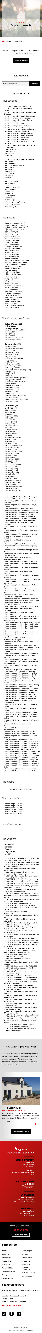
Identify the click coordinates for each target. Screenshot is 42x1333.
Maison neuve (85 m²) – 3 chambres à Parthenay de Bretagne (18, 558)
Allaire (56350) (10, 410)
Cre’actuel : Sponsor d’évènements (16, 912)
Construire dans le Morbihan (20, 985)
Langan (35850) (10, 374)
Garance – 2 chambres (13, 286)
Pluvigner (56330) (11, 477)
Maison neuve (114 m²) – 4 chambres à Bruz (21, 589)
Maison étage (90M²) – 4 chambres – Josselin (21, 689)
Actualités (9, 844)
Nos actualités (10, 183)
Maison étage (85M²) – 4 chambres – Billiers (21, 673)
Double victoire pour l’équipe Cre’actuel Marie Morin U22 (20, 928)
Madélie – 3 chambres (13, 301)
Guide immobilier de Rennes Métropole (19, 920)
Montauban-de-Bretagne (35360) (17, 378)
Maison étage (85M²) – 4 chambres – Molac (20, 518)
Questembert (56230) (13, 480)
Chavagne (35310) (11, 354)
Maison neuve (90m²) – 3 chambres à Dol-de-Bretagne (21, 568)
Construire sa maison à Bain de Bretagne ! (20, 116)
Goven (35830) (10, 360)
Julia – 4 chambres (11, 231)
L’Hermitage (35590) (12, 368)
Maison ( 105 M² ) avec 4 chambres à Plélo (20, 771)
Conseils (8, 847)
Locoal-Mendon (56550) (13, 451)
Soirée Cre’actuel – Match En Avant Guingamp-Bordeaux (19, 969)
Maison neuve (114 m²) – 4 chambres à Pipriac (22, 624)
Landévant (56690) (12, 447)
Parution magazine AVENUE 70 (21, 966)
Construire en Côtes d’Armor (20, 980)
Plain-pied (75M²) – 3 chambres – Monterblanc (22, 759)
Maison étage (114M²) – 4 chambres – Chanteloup (18, 582)
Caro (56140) (10, 424)
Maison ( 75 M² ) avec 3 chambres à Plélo (20, 732)
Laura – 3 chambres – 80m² (15, 223)
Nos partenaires (11, 1305)
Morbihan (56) (11, 408)
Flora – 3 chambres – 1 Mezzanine (17, 260)
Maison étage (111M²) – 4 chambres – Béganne (22, 755)
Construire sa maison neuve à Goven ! (19, 136)
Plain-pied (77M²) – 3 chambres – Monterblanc (22, 513)
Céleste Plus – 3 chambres (14, 233)
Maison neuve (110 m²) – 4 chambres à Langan (22, 626)
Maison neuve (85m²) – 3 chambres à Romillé (21, 599)
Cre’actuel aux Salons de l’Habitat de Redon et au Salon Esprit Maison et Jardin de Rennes (21, 895)
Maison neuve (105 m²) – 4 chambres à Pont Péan (20, 629)
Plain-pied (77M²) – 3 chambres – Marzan (20, 693)
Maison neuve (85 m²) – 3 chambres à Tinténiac (22, 622)
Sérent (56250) (10, 484)
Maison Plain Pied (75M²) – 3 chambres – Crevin (22, 647)
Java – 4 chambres (11, 258)
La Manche (9, 175)
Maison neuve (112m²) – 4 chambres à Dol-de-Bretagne (21, 576)
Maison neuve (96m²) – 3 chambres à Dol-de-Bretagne (21, 564)
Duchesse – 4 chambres (13, 266)
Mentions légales (11, 207)
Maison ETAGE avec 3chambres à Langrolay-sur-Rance (21, 547)
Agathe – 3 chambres (12, 280)
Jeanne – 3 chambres (12, 268)
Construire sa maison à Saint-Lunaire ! (19, 108)
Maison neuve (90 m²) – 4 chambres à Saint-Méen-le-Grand (20, 619)
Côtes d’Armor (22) (13, 324)
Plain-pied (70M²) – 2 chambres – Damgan (20, 740)
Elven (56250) (10, 432)
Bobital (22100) (10, 326)
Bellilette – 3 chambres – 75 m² (16, 227)
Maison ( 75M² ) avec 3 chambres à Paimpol (21, 712)
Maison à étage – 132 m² (14, 811)
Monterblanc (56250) (12, 459)
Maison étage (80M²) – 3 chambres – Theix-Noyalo (20, 666)
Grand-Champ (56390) (13, 437)
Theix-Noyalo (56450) (13, 490)
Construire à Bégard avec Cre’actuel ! (18, 126)
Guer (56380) (10, 441)
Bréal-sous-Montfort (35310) (15, 348)
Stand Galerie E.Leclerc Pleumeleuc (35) (17, 959)
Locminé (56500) (11, 449)
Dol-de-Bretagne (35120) (14, 358)
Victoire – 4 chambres (13, 239)
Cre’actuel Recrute (16, 1027)
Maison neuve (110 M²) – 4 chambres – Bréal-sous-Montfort (21, 662)
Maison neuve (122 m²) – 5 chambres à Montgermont (18, 635)
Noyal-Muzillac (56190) (13, 465)
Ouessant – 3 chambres (13, 297)
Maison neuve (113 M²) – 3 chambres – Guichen (22, 616)
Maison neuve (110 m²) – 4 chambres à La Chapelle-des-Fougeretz (19, 596)
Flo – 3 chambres (11, 303)
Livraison (8, 155)
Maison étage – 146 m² (13, 804)
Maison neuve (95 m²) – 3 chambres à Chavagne (18, 609)
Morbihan (8, 177)
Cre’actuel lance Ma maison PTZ (21, 882)
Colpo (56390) (10, 428)
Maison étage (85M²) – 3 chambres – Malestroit (22, 751)
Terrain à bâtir (7, 1268)
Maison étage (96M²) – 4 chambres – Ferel (20, 659)
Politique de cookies (12, 205)
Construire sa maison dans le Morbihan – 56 (20, 1000)
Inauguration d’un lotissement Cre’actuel (20, 908)
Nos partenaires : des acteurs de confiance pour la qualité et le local (21, 859)
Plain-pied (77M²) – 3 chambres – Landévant (21, 691)
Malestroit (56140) (12, 453)
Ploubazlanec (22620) (13, 340)
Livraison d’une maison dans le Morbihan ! (20, 945)
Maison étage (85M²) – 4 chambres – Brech (20, 675)
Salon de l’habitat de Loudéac (20, 939)
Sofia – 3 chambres (12, 245)
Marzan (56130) (11, 455)
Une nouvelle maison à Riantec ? (17, 132)
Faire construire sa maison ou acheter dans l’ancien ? (20, 988)
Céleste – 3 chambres (12, 235)
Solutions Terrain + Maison (19, 1025)
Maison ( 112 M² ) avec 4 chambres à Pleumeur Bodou (21, 721)
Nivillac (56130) (10, 463)
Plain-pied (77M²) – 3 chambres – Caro (19, 687)
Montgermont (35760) (13, 380)
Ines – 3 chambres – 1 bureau (15, 264)
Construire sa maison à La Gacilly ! (17, 137)
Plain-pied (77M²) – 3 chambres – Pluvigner (20, 696)
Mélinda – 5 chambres (13, 274)
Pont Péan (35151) (12, 389)
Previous (35, 1124)
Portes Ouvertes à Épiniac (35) (21, 923)
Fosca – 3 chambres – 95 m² (15, 225)
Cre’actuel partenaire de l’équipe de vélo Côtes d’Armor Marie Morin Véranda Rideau (21, 1021)
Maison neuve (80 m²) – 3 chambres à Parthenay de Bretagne (18, 639)
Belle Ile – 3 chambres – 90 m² (16, 305)
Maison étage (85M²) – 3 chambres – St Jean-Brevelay (21, 737)
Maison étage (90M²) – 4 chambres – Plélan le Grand (21, 586)
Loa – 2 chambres (11, 290)
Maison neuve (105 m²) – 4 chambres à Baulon (22, 601)
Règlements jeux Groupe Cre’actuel (18, 106)
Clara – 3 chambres (12, 307)
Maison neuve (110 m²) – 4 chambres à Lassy (21, 606)
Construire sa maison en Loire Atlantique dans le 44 (20, 1008)
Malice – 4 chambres (12, 272)
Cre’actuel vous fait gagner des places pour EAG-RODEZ (21, 887)
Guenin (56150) (10, 439)
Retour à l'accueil (21, 60)
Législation (10, 851)
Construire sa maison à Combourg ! (18, 128)
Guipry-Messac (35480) (13, 364)
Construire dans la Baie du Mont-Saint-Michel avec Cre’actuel (21, 891)
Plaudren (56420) (11, 467)
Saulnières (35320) (12, 397)
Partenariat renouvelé (18, 903)
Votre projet (9, 147)
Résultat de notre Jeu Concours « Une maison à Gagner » (21, 973)
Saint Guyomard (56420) (14, 482)
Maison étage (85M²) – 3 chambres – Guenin (21, 757)
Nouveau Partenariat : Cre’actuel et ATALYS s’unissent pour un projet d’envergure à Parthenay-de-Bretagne (22, 864)
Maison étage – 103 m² (13, 808)
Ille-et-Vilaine (10, 173)
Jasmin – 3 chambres (12, 237)
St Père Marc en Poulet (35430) (16, 399)
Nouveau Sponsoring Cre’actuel (21, 880)
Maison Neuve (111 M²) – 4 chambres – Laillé (21, 669)
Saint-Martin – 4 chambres (14, 229)
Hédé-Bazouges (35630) (14, 366)
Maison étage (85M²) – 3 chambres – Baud (20, 747)
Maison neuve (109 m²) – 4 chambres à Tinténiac (18, 643)
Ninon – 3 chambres (12, 284)
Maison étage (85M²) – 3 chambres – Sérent (21, 761)
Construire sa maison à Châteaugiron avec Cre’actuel (20, 142)
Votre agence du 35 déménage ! (21, 1017)
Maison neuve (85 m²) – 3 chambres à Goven (21, 646)
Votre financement (11, 149)
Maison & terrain (8, 1264)
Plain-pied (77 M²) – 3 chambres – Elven (19, 509)
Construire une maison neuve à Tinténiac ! (20, 145)
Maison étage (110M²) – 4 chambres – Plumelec (22, 579)
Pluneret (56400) (11, 475)
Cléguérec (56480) (11, 426)
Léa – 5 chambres (11, 270)
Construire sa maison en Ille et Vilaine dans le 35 (20, 1004)
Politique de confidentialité (15, 203)
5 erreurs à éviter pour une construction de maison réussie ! (19, 873)
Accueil (3, 41)
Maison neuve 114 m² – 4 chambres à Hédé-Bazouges (20, 527)
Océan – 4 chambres (12, 254)
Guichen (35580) (11, 362)
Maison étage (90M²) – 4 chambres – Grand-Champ (20, 682)
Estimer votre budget (13, 187)
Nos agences (9, 169)
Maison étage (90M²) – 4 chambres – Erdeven (21, 534)
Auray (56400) (10, 412)
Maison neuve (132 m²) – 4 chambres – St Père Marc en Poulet (21, 555)
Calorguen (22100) (11, 328)
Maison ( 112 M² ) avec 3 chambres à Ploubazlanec (18, 729)
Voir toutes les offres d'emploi (14, 1301)
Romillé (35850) (11, 393)
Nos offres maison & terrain (15, 165)
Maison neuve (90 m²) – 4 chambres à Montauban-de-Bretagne (18, 604)
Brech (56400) (10, 420)
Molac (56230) (10, 457)
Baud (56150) (10, 414)
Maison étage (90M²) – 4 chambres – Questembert (18, 701)
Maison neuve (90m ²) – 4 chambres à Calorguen (18, 572)
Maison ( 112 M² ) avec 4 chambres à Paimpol (21, 714)
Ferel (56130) (10, 435)
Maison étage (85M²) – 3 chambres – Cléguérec (22, 763)
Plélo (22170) (10, 334)
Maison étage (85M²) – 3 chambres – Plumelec (22, 753)
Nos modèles (9, 161)
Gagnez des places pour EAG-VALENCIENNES (20, 932)
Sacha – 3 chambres (12, 243)
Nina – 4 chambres (11, 252)
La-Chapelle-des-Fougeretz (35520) (18, 370)
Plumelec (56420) (11, 471)
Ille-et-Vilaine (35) (13, 344)
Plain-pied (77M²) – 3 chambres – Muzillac (20, 694)
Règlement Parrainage (13, 201)
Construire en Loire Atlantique (21, 978)
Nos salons (14, 956)
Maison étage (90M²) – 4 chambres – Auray (20, 677)
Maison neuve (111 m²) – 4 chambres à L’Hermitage (18, 613)
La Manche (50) (11, 405)
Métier (8, 854)
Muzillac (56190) (11, 461)
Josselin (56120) (11, 443)
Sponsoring (9, 193)
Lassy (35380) (10, 376)
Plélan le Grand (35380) (13, 385)
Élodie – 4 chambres (12, 299)
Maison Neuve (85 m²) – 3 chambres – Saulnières (18, 537)
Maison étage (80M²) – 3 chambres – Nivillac (21, 769)
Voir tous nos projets (21, 1131)
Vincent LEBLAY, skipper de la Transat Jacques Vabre (20, 1030)
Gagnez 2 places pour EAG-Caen (21, 941)
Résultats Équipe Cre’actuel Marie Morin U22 (21, 916)
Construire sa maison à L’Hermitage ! (18, 139)
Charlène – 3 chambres (13, 294)
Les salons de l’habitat (18, 925)
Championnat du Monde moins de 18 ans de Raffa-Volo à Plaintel (21, 877)
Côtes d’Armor (10, 171)
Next (38, 1124)
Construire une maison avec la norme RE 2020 (20, 996)
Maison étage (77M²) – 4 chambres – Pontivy (21, 511)
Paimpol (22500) (11, 332)
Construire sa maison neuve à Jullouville (19, 159)
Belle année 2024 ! (16, 954)
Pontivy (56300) (11, 478)
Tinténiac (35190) (11, 401)
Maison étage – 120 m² (13, 813)
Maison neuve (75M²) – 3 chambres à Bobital (21, 561)
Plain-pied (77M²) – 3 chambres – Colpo (19, 514)
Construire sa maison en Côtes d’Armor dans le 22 (20, 1012)
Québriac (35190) (11, 391)
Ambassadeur (10, 199)
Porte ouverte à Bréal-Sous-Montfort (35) (19, 869)
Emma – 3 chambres (12, 278)
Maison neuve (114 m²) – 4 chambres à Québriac (18, 651)
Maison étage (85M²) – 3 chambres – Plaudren (22, 743)
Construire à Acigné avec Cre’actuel (18, 118)
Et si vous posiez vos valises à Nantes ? (20, 992)
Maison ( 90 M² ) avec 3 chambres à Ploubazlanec (17, 725)
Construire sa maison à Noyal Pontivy (19, 134)
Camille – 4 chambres (12, 282)
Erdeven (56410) (11, 434)
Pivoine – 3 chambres (12, 241)
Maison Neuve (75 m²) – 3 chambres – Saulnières (18, 541)
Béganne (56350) (11, 416)
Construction (9, 153)
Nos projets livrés (11, 181)
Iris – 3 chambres (11, 276)
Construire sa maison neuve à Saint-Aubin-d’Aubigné (20, 113)
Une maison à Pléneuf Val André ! (22, 884)
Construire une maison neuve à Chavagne (20, 130)
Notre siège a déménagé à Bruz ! (22, 1015)
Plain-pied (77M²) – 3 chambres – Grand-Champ (22, 685)
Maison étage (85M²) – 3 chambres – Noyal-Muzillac (20, 506)
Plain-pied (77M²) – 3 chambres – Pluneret (20, 516)
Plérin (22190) (10, 336)
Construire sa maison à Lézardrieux (18, 124)
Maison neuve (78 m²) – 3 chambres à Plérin (21, 544)
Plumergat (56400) (12, 473)
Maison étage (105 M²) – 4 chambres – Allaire (21, 679)
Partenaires (9, 191)
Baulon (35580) (10, 346)
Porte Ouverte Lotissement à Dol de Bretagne (21, 936)
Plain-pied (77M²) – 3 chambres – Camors (20, 671)
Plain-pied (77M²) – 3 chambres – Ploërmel (20, 698)
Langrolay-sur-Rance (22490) (15, 330)
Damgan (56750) (11, 430)
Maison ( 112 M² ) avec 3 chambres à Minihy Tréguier (20, 705)
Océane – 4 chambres (13, 248)
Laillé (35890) (10, 372)
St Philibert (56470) (12, 488)
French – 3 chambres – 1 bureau (16, 262)
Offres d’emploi (10, 189)
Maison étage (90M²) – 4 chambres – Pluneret (21, 653)
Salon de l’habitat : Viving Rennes (22, 942)
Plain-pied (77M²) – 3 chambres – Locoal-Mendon (19, 656)
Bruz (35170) (10, 350)
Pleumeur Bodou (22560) (14, 338)
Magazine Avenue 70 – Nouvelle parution (21, 963)
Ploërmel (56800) (11, 469)
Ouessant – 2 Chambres (13, 292)
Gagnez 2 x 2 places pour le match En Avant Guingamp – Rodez (19, 951)
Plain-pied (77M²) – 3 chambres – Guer (19, 499)
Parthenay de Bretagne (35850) (16, 381)
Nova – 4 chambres (12, 250)
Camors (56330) (11, 422)
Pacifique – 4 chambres (13, 247)
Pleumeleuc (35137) (12, 387)
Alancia (29, 1330)
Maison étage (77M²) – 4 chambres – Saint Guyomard (20, 502)
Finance (8, 849)
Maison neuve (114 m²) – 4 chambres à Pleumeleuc (18, 523)
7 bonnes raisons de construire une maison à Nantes (21, 983)
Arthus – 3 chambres (12, 295)
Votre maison (10, 151)
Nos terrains (9, 167)
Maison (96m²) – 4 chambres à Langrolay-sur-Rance (21, 551)
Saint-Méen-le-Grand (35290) (15, 395)
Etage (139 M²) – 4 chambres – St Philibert (20, 520)
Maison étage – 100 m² (13, 806)
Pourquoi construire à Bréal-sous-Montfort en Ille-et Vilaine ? (22, 900)
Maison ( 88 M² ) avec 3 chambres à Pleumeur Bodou (21, 717)
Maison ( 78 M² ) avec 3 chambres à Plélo (20, 734)
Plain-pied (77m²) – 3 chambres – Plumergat (21, 497)
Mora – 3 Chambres (12, 256)
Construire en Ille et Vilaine (19, 976)
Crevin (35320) (10, 356)
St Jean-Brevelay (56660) (14, 486)
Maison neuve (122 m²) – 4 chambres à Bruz (21, 632)
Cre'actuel (23, 1327)
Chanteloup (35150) (12, 352)
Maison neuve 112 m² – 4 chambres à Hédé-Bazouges (20, 592)
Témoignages (10, 195)
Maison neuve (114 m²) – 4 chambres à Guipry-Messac (21, 531)
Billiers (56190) (10, 418)
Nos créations (10, 163)
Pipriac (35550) (10, 383)
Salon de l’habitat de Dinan (19, 948)
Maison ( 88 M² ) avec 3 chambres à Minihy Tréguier (20, 709)
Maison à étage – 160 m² (14, 810)
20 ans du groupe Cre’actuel (20, 905)
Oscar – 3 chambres (12, 288)
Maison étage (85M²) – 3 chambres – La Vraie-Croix (21, 766)
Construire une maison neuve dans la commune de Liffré (18, 121)
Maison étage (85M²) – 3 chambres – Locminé (21, 741)
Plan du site (9, 197)
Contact (8, 185)
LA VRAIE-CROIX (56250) (14, 445)
